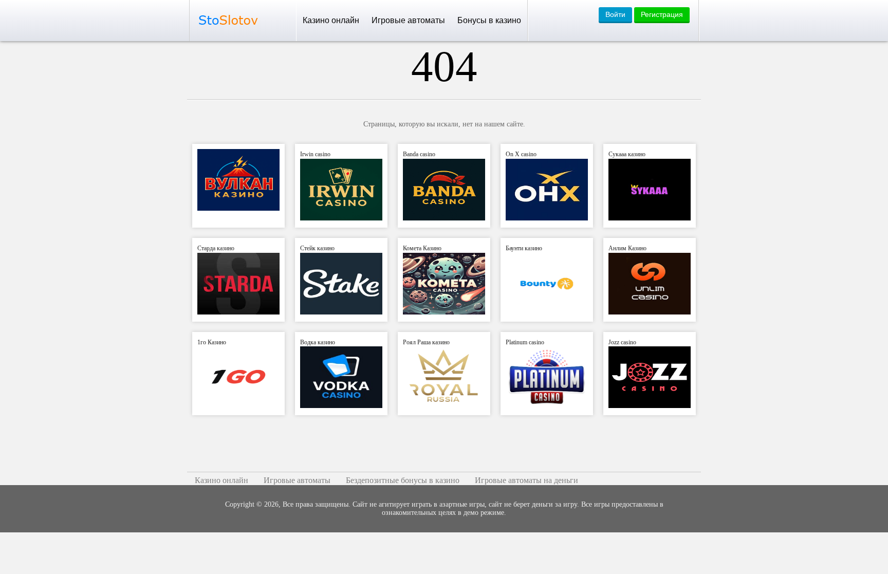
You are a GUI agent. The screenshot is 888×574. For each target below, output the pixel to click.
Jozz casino (622, 342)
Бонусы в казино (489, 20)
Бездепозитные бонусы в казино (402, 480)
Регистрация (662, 14)
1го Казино (211, 342)
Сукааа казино (626, 154)
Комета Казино (422, 248)
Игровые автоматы (408, 20)
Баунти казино (524, 248)
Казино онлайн (331, 20)
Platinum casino (525, 342)
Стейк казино (317, 248)
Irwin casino (315, 154)
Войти (615, 14)
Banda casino (419, 154)
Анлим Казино (627, 248)
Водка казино (317, 342)
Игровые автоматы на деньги (526, 480)
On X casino (521, 154)
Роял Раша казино (426, 342)
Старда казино (215, 248)
